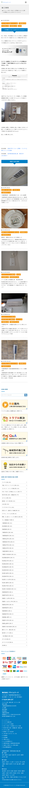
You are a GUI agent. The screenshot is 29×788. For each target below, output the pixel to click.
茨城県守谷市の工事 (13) (7, 595)
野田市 (6, 755)
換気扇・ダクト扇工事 (6, 190)
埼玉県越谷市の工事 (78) (7, 567)
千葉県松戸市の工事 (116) (8, 545)
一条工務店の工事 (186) (7, 636)
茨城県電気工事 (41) (6, 529)
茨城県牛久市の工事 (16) (7, 620)
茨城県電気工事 (13, 26)
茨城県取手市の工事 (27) (7, 614)
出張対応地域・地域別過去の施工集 (11, 743)
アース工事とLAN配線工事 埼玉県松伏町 (12, 279)
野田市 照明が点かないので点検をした (11, 237)
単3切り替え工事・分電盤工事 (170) (10, 494)
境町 (3, 766)
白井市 (18, 755)
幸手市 (10, 773)
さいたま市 (12, 775)
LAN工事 (18, 274)
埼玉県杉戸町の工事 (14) (7, 585)
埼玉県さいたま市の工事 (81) (9, 579)
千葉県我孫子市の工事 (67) (8, 542)
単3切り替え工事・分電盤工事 (8, 319)
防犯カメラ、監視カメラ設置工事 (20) (11, 510)
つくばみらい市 (17, 762)
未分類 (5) (4, 645)
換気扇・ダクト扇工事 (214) (8, 501)
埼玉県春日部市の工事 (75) (8, 557)
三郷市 (22, 773)
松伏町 (11, 771)
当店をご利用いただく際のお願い (11, 745)
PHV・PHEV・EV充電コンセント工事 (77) (12, 491)
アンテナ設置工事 (7, 722)
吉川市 (8, 771)
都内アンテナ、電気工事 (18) (8, 629)
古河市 (23, 762)
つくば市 (11, 762)
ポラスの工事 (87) (6, 639)
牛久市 (14, 764)
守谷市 (7, 762)
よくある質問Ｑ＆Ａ (7, 741)
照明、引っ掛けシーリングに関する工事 (10, 232)
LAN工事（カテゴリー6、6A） (10, 733)
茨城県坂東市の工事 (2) (7, 592)
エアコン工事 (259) (6, 498)
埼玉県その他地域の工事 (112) (9, 589)
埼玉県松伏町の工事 (14, 277)
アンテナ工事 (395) (6, 482)
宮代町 (19, 771)
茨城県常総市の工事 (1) (7, 607)
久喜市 (7, 773)
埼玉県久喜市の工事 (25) (7, 573)
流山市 (9, 755)
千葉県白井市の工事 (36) (7, 548)
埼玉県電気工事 (5, 26)
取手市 (10, 764)
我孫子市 (14, 755)
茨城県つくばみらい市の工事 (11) (10, 601)
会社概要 (5, 737)
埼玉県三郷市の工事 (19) (7, 582)
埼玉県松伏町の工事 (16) (7, 564)
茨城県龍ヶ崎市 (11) (6, 617)
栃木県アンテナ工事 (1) (7, 633)
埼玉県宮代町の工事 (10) (7, 570)
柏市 (3, 755)
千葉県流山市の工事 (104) (8, 538)
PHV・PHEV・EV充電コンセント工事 (9, 23)
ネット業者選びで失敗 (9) (8, 520)
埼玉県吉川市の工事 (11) (7, 560)
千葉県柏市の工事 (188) (7, 532)
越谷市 (15, 771)
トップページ (6, 720)
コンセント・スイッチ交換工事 (8, 274)
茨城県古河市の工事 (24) (7, 604)
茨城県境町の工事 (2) (7, 611)
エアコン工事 (19, 319)
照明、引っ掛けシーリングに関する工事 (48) (12, 516)
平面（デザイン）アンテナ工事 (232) (10, 485)
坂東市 (3, 762)
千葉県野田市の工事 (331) (8, 535)
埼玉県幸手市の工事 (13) (7, 576)
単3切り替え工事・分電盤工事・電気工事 (12, 727)
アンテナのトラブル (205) (8, 507)
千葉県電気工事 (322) (7, 523)
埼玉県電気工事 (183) (7, 526)
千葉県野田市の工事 (6, 192)
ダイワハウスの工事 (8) (7, 642)
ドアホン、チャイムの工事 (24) (9, 513)
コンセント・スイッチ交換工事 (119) (10, 488)
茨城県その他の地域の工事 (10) (9, 626)
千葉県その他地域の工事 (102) (9, 554)
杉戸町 (18, 773)
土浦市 (23, 764)
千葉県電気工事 (22, 23)
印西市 (22, 755)
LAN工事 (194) (5, 504)
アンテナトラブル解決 (8, 724)
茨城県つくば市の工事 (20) (8, 598)
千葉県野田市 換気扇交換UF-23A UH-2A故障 (13, 195)
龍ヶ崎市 (19, 764)
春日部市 (4, 771)
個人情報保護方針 (7, 747)
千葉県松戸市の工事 (14, 322)
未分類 (19, 26)
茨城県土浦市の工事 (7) (7, 623)
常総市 (7, 764)
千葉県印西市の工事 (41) (7, 551)
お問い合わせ (6, 739)
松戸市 (3, 757)
